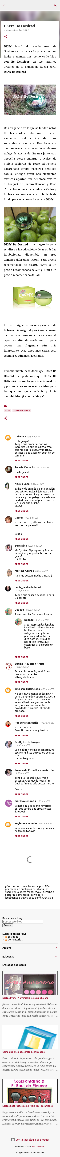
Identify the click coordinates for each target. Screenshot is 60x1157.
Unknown (20, 436)
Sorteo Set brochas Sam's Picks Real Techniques (27, 1106)
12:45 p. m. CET (23, 745)
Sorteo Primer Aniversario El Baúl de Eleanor (25, 998)
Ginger (19, 517)
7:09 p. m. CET (22, 590)
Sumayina (21, 545)
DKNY (7, 411)
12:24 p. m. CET (35, 546)
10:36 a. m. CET (31, 518)
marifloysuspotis (25, 801)
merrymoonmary (38, 1146)
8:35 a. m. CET (33, 436)
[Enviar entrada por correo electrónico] (6, 407)
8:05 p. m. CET (47, 689)
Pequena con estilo (27, 722)
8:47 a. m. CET (42, 467)
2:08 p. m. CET (22, 773)
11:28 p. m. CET (33, 610)
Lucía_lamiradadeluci (28, 587)
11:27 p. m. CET (47, 723)
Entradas (12, 936)
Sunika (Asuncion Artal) (29, 663)
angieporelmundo (26, 823)
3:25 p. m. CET (43, 801)
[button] (6, 36)
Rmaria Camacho (25, 467)
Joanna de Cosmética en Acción (34, 770)
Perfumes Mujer (22, 411)
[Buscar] (55, 5)
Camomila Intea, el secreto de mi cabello (23, 1052)
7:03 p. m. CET (41, 571)
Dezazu (20, 609)
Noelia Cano (22, 483)
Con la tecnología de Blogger (32, 1139)
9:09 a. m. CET (37, 484)
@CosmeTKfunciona (27, 688)
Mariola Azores (24, 570)
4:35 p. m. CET (22, 667)
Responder (21, 460)
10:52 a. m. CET (45, 823)
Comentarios (15, 939)
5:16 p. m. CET (42, 620)
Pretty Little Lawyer (27, 742)
